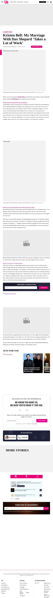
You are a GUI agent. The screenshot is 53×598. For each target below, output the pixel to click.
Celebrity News (13, 2)
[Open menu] (2, 2)
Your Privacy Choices (21, 592)
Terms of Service (23, 583)
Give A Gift (46, 587)
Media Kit (3, 591)
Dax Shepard (15, 99)
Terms (29, 423)
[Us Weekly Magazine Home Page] (6, 2)
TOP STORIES (35, 46)
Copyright (22, 587)
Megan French (7, 46)
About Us (3, 583)
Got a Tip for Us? (5, 587)
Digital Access (47, 583)
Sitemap (3, 593)
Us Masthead (4, 585)
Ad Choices (22, 595)
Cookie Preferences (24, 589)
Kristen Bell (21, 97)
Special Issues (47, 589)
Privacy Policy (34, 423)
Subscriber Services (46, 591)
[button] (48, 2)
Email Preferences (5, 589)
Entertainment (20, 2)
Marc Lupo (14, 46)
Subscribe (42, 2)
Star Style (26, 2)
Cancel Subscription (47, 595)
